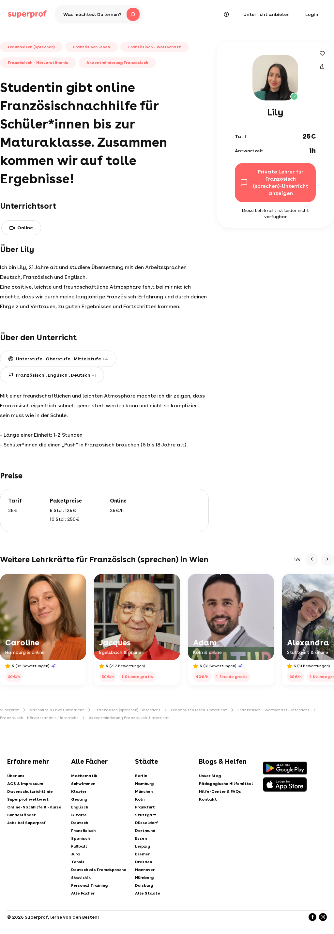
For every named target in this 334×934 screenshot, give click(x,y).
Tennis (77, 862)
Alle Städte (147, 893)
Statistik (81, 877)
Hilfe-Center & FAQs (220, 791)
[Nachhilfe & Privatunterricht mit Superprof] (27, 14)
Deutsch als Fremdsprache (98, 869)
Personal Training (89, 885)
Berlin (141, 776)
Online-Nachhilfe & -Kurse (34, 807)
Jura (75, 854)
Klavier (78, 791)
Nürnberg (144, 877)
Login (311, 14)
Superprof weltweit (28, 799)
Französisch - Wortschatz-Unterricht (273, 710)
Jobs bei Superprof (26, 823)
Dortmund (145, 830)
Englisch (79, 807)
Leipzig (142, 846)
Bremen (142, 854)
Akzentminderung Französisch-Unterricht (129, 718)
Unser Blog (210, 776)
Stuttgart (145, 815)
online (25, 227)
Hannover (145, 869)
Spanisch (80, 838)
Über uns (15, 776)
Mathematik (84, 776)
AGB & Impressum (25, 783)
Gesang (79, 799)
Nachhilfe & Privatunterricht (56, 710)
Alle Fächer (83, 893)
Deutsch (79, 823)
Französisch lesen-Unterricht (199, 710)
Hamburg (144, 783)
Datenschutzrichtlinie (30, 791)
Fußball (79, 846)
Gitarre (79, 815)
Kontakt (208, 799)
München (144, 791)
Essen (141, 838)
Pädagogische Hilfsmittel (226, 783)
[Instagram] (323, 917)
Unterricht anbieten (266, 14)
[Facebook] (312, 917)
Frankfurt (145, 807)
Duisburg (144, 885)
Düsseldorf (146, 823)
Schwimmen (83, 783)
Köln (139, 799)
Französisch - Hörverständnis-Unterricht (39, 718)
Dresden (143, 862)
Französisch (83, 830)
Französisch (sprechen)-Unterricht (127, 710)
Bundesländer (21, 815)
